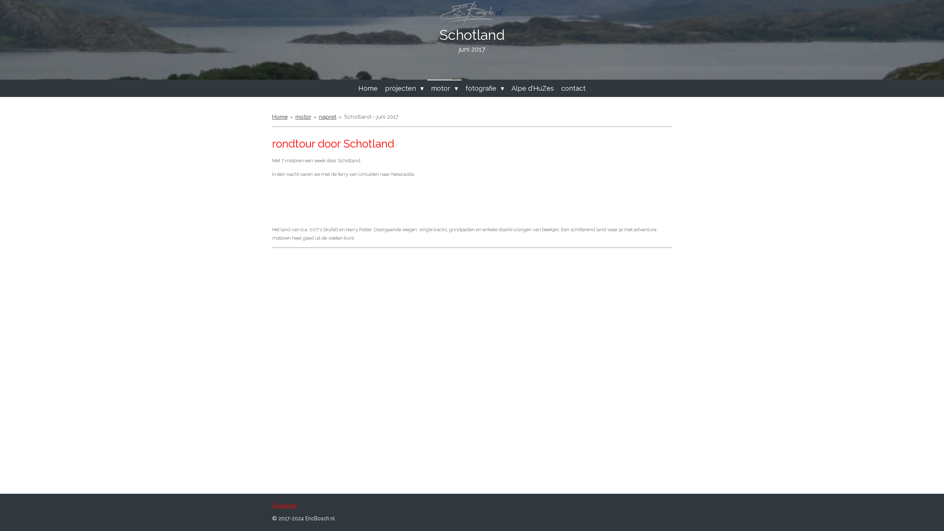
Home (280, 117)
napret (327, 117)
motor (303, 117)
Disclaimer (284, 506)
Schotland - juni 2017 (371, 117)
